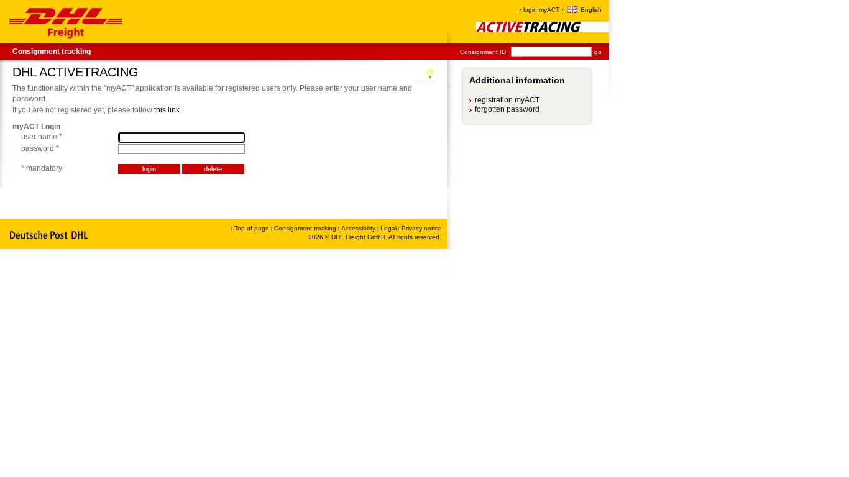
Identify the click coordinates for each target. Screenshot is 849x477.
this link (167, 110)
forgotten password (507, 109)
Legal (389, 228)
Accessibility (359, 228)
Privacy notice (421, 228)
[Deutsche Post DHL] (49, 235)
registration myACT (507, 100)
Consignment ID (483, 51)
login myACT (541, 9)
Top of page (251, 228)
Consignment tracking (51, 51)
